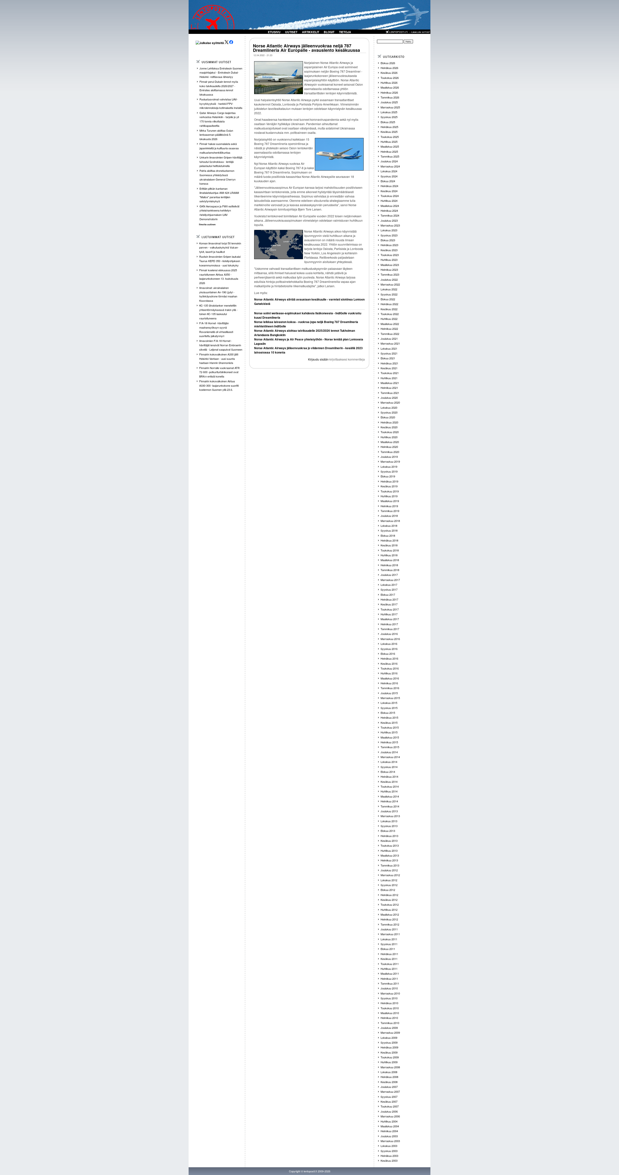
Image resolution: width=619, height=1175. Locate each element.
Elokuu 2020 (388, 417)
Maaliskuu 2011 (390, 973)
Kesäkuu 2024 (389, 191)
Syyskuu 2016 (389, 649)
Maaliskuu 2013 (390, 855)
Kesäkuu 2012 (389, 900)
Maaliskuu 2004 (390, 1126)
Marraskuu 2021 (390, 343)
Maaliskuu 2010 (390, 1013)
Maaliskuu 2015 (390, 737)
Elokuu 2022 (388, 299)
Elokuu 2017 (388, 594)
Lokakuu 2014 (389, 762)
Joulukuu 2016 (389, 634)
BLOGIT (329, 32)
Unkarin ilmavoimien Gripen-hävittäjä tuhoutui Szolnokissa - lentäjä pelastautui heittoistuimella (220, 161)
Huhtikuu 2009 (389, 1062)
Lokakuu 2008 (389, 1072)
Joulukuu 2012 (389, 870)
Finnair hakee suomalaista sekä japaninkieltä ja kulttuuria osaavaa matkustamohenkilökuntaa (219, 148)
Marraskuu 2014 (390, 757)
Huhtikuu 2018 (389, 555)
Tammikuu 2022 (390, 334)
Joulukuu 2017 (389, 575)
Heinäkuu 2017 (389, 599)
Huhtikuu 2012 (389, 909)
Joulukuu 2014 (389, 752)
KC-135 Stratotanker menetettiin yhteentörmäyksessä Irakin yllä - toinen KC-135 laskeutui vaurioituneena (218, 311)
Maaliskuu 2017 (390, 619)
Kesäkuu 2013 (389, 841)
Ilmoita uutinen (207, 224)
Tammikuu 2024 (390, 215)
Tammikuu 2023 (390, 274)
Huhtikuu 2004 (389, 1121)
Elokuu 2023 (388, 240)
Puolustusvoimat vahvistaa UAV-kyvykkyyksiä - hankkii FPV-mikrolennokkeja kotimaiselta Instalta (220, 103)
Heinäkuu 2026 (389, 68)
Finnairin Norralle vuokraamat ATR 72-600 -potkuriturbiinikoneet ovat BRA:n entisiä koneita (219, 372)
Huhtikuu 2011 (389, 969)
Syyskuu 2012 (389, 885)
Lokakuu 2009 (389, 1037)
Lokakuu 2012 (389, 880)
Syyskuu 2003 (389, 1151)
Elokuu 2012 (388, 890)
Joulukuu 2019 (389, 457)
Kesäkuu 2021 (389, 368)
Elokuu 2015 (388, 713)
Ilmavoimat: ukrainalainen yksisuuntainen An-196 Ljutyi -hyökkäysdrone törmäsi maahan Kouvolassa (218, 294)
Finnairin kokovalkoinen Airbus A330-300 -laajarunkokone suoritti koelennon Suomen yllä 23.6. (219, 385)
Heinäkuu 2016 (389, 658)
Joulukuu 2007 (389, 1087)
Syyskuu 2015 (389, 708)
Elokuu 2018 (388, 535)
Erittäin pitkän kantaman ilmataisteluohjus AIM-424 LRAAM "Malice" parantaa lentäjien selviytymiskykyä (219, 195)
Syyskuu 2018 (389, 530)
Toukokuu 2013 (390, 845)
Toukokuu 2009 (390, 1057)
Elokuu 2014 (388, 772)
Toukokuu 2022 (390, 314)
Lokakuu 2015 (389, 703)
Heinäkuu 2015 (389, 717)
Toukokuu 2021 (390, 373)
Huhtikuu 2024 (389, 201)
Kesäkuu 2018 (389, 545)
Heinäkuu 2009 (389, 1047)
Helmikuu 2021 (389, 388)
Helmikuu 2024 (389, 210)
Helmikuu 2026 (389, 92)
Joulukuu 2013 (389, 811)
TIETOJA (345, 32)
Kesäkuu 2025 (389, 132)
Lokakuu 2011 (389, 939)
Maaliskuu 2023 (390, 265)
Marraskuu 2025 (390, 107)
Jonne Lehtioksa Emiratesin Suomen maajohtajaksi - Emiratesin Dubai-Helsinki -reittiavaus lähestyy (220, 72)
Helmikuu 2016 (389, 683)
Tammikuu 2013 (390, 865)
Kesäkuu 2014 (389, 781)
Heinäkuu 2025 (389, 127)
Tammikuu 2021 (390, 393)
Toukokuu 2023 (390, 255)
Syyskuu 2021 (389, 353)
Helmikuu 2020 (389, 447)
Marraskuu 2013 (390, 816)
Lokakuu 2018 (389, 525)
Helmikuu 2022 (389, 329)
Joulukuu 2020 (389, 397)
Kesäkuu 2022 (389, 309)
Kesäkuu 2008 (389, 1082)
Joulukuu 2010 (389, 988)
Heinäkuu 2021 (389, 363)
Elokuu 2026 (388, 63)
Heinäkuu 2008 (389, 1077)
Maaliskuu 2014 (390, 796)
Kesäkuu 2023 (389, 250)
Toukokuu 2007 (390, 1106)
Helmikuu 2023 (389, 269)
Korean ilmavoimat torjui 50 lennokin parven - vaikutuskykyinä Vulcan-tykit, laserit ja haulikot (220, 247)
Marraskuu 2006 (390, 1116)
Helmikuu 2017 (389, 624)
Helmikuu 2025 (389, 151)
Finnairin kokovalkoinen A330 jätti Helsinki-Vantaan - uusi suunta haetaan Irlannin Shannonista (218, 358)
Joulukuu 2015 (389, 693)
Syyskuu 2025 (389, 117)
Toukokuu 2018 (390, 550)
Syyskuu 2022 (389, 294)
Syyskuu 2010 (389, 998)
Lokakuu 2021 (389, 348)
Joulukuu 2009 (389, 1028)
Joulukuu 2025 (389, 102)
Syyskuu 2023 (389, 235)
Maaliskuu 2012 (390, 914)
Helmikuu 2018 (389, 565)
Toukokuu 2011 (390, 964)
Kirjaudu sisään (318, 359)
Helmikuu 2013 (389, 860)
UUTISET (291, 32)
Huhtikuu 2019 (389, 496)
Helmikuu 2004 (389, 1131)
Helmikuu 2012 (389, 919)
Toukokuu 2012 (390, 904)
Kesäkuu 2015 (389, 722)
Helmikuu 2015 (389, 742)
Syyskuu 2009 (389, 1042)
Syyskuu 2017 (389, 589)
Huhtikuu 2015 (389, 732)
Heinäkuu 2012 (389, 895)
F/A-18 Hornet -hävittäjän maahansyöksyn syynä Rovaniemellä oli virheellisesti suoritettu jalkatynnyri (216, 329)
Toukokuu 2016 (390, 668)
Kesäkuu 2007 (389, 1101)
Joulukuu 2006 (389, 1111)
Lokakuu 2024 (389, 171)
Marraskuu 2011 (390, 934)
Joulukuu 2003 (389, 1136)
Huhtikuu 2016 (389, 673)
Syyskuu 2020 (389, 412)
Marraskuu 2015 (390, 698)
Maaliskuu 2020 (390, 442)
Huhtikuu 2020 (389, 437)
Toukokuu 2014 (390, 786)
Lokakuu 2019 (389, 466)
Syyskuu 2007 (389, 1097)
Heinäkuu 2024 (389, 186)
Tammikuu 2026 (390, 97)
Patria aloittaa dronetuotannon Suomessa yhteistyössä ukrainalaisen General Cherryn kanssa (217, 177)
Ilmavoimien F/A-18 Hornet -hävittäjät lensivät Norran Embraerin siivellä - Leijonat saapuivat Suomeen (220, 345)
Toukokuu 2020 (390, 432)
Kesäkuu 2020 (389, 427)
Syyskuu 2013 (389, 826)
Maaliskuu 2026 (390, 87)
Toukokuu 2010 (390, 1008)
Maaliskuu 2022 (390, 324)
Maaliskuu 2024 (390, 206)
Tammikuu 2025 (390, 156)
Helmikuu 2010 (389, 1018)
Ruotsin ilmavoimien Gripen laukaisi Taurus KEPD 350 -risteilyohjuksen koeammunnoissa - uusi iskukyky (220, 261)
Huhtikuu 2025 (389, 141)
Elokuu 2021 (388, 358)
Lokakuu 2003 (389, 1146)
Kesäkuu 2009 (389, 1052)
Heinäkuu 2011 (389, 954)
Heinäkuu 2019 (389, 481)
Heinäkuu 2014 (389, 776)
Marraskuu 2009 (390, 1032)
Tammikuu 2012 (390, 924)
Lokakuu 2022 (389, 289)
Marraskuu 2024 (390, 166)
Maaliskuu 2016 (390, 678)
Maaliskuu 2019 (390, 501)
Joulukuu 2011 (389, 929)
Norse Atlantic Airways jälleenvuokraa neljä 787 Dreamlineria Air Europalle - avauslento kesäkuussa (306, 48)
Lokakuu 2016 (389, 644)
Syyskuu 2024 (389, 176)
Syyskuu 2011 (389, 944)
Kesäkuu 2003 (389, 1160)
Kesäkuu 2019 (389, 486)
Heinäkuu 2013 (389, 836)
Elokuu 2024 (388, 181)
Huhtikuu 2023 (389, 260)
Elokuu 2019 (388, 476)
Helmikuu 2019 (389, 506)
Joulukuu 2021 (389, 338)
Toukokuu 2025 (390, 137)
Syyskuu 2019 (389, 471)
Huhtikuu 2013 (389, 850)
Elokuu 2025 (388, 122)
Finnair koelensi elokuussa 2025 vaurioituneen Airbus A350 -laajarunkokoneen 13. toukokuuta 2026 (218, 276)
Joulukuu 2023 (389, 220)
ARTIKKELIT (310, 32)
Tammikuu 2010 (390, 1023)
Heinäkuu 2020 (389, 422)
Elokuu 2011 (388, 949)
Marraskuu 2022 (390, 284)
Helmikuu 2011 (389, 978)
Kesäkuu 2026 (389, 73)
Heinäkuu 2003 (389, 1156)
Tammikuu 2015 (390, 747)
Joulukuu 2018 (389, 516)
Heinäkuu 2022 (389, 304)
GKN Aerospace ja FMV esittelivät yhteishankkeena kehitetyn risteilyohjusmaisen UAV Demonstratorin (219, 212)
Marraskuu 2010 (390, 993)
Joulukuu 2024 (389, 161)
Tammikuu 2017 (390, 629)
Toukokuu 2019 (390, 491)
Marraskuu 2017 (390, 580)
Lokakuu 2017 (389, 585)
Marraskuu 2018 (390, 521)
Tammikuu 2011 (390, 983)
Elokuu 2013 (388, 831)
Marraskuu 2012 (390, 875)
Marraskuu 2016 (390, 639)
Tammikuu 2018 (390, 570)
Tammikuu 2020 (390, 452)
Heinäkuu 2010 (389, 1003)
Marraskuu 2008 (390, 1067)
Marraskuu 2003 (390, 1141)
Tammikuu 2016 (390, 688)
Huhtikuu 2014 (389, 791)
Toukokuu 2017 (390, 609)
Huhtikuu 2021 (389, 378)
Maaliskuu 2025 (390, 146)
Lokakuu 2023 (389, 230)
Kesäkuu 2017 (389, 604)
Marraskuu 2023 (390, 225)
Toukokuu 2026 (390, 78)
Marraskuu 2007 (390, 1091)
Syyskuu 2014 (389, 767)
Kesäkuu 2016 (389, 663)
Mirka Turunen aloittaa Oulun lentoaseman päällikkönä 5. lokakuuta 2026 (216, 134)
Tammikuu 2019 (390, 511)
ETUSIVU (274, 32)
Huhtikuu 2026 (389, 82)
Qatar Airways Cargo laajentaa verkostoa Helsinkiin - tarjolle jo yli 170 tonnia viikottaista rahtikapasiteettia (219, 119)
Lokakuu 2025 (389, 112)
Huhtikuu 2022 (389, 319)
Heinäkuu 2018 (389, 540)
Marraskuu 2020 (390, 402)
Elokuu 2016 (388, 653)
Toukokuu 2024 (390, 196)
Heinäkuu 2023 (389, 245)
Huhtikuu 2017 (389, 614)
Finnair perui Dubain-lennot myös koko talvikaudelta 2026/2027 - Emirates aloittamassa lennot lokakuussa (218, 88)
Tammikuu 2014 (390, 806)
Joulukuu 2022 (389, 279)
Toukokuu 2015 (390, 727)
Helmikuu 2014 (389, 801)
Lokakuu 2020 (389, 407)
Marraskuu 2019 (390, 461)
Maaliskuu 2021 (390, 383)
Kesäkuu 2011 (389, 959)
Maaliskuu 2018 (390, 560)
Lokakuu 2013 (389, 821)
